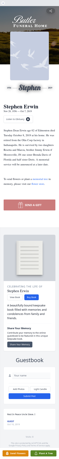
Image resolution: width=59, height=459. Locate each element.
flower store (37, 184)
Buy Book (31, 297)
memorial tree (40, 179)
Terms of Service (38, 445)
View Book (15, 297)
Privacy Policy (21, 445)
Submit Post (29, 396)
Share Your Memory (20, 344)
